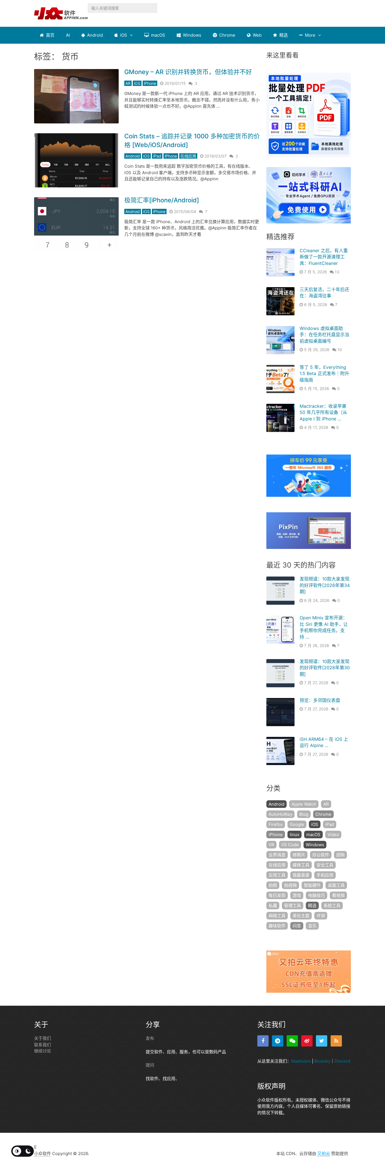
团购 (340, 854)
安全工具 (325, 865)
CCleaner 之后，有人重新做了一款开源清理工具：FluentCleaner (324, 257)
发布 (150, 1038)
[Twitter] (321, 1041)
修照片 (299, 854)
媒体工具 (301, 865)
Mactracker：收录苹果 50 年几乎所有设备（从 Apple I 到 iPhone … (323, 412)
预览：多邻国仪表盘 (320, 700)
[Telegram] (277, 1041)
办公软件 (320, 854)
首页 (49, 35)
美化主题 (301, 915)
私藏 (273, 905)
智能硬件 (312, 885)
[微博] (307, 1041)
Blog (303, 814)
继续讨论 (42, 1051)
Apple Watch (303, 804)
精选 (283, 35)
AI (68, 35)
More (309, 35)
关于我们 (42, 1038)
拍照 (273, 885)
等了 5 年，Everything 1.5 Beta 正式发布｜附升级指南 (324, 373)
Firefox (276, 824)
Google (297, 824)
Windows (191, 35)
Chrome (226, 35)
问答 (297, 925)
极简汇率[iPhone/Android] (161, 200)
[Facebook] (263, 1041)
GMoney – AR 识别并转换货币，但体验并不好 (188, 72)
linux (294, 834)
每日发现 (277, 895)
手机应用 (325, 875)
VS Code (290, 844)
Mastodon (301, 1061)
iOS (123, 35)
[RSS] (336, 1041)
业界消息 (277, 854)
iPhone (150, 83)
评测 (321, 915)
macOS (157, 35)
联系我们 (42, 1044)
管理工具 (292, 905)
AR (127, 83)
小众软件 (42, 1153)
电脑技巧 (316, 895)
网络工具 (277, 915)
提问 (150, 1065)
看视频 (338, 895)
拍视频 (290, 885)
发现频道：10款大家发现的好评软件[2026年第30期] (325, 668)
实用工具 (277, 875)
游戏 (297, 895)
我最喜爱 (301, 875)
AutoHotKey (280, 814)
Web (257, 35)
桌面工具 (336, 885)
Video (333, 834)
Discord (342, 1061)
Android (94, 35)
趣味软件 (277, 925)
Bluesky (322, 1061)
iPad (157, 156)
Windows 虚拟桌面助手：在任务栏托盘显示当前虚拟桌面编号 (324, 334)
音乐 (312, 925)
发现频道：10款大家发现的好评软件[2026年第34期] (325, 585)
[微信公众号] (292, 1041)
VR (271, 844)
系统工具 (332, 905)
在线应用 (188, 156)
